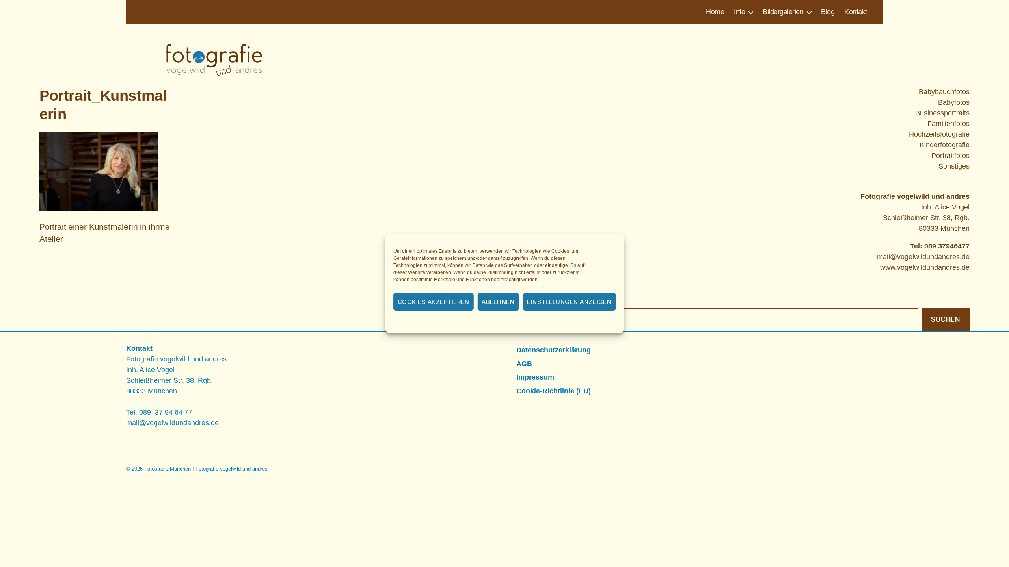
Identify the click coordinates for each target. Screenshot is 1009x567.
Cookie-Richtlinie (461, 322)
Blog (827, 12)
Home (715, 12)
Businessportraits (942, 113)
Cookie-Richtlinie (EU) (553, 391)
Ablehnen (498, 302)
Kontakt (855, 12)
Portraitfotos (950, 155)
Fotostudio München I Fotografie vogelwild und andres (206, 469)
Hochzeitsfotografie (939, 134)
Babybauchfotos (944, 92)
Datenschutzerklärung (515, 322)
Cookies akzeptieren (433, 302)
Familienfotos (948, 124)
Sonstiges (954, 166)
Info (739, 12)
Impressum (562, 322)
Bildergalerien (783, 12)
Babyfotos (954, 102)
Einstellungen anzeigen (569, 302)
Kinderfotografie (945, 145)
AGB (524, 364)
